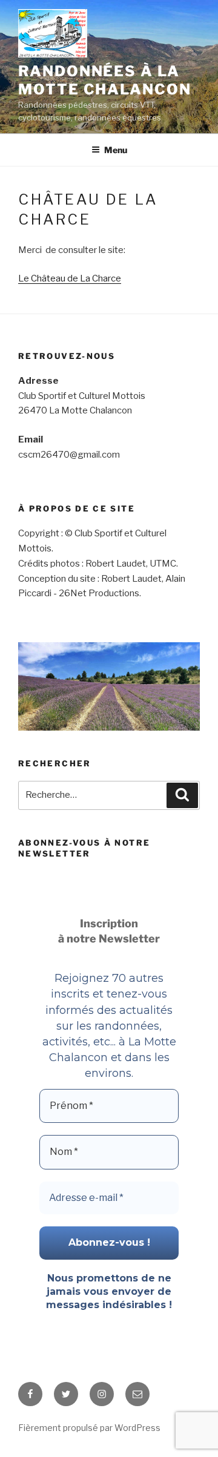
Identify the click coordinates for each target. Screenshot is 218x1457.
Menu (115, 150)
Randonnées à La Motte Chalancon (104, 80)
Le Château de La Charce (69, 278)
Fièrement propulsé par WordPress (89, 1427)
